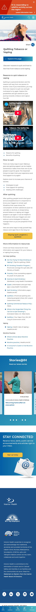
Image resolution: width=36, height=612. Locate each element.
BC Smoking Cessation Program (18, 265)
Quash (9, 284)
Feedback (32, 609)
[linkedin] (11, 594)
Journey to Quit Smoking (16, 279)
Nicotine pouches (13, 342)
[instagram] (25, 594)
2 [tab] (13, 420)
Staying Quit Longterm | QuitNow (18, 236)
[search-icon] (29, 17)
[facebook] (4, 594)
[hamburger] (33, 17)
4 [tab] (19, 420)
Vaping (9, 327)
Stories (24, 609)
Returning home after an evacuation (15, 404)
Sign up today (12, 455)
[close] (34, 2)
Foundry (10, 273)
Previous (4, 384)
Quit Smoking (12, 290)
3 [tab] (16, 420)
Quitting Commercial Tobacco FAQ (19, 303)
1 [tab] (10, 420)
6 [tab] (25, 420)
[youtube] (32, 594)
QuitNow (10, 296)
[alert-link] (18, 7)
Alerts (3, 609)
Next (32, 384)
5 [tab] (22, 420)
